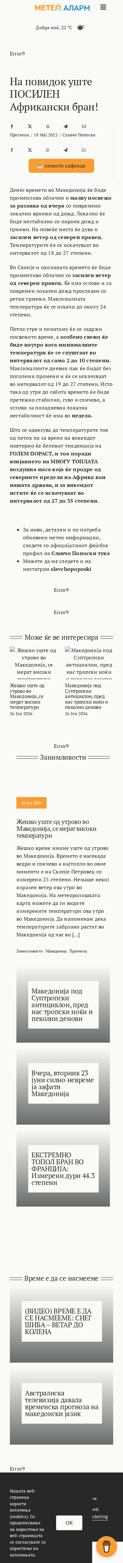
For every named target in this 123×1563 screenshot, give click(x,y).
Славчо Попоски (78, 135)
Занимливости (29, 951)
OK (69, 1522)
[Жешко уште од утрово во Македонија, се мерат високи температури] (34, 650)
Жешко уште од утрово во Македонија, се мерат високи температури (27, 696)
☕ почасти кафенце (61, 165)
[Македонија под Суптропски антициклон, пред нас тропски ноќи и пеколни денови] (89, 650)
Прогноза (19, 135)
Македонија (56, 951)
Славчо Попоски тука (80, 553)
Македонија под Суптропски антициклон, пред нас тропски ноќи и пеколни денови (86, 696)
